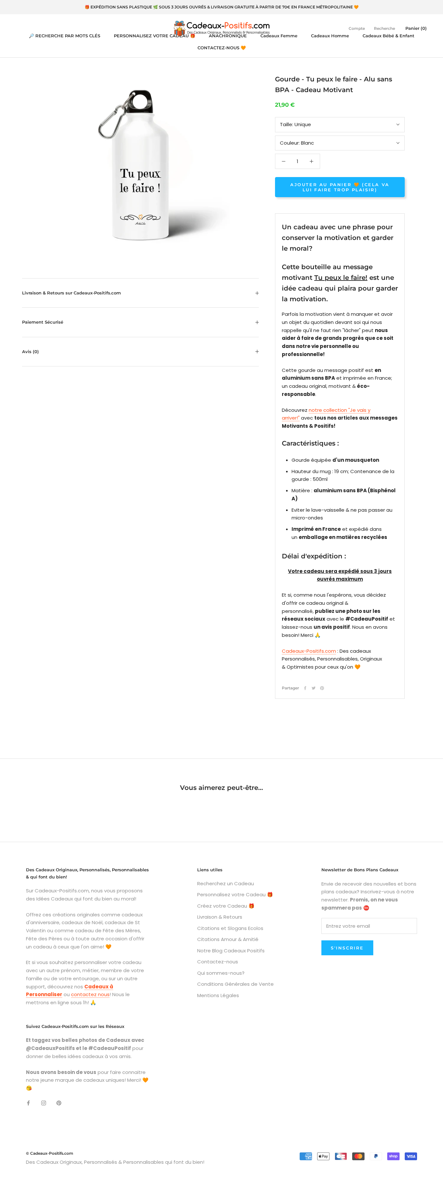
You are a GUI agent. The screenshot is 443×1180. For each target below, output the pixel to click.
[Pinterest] (322, 688)
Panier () (416, 28)
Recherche (384, 28)
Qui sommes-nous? (221, 973)
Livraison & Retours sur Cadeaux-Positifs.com (71, 292)
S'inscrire (347, 947)
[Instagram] (43, 1103)
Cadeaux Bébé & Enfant (388, 35)
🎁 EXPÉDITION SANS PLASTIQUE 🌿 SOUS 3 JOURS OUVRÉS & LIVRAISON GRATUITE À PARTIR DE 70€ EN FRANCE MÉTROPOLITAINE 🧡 (222, 7)
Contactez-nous (217, 961)
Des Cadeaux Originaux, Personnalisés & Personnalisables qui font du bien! (115, 1162)
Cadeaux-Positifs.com (309, 651)
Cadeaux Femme (278, 35)
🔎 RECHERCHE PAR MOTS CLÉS (64, 35)
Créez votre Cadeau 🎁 (226, 905)
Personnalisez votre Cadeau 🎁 (235, 894)
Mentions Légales (218, 995)
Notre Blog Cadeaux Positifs (231, 950)
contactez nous (90, 994)
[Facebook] (305, 688)
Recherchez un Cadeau (225, 883)
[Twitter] (314, 688)
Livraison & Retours (219, 916)
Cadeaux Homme (330, 35)
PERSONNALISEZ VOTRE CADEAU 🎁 (154, 35)
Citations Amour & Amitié (227, 939)
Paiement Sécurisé (42, 322)
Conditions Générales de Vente (235, 984)
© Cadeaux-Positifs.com (49, 1153)
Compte (357, 28)
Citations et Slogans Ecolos (230, 928)
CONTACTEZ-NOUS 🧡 (222, 47)
